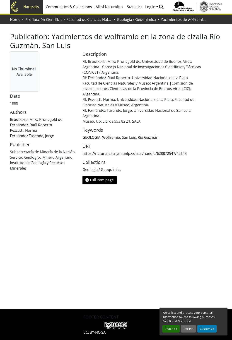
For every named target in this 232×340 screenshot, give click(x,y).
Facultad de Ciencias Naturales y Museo (89, 19)
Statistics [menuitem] (134, 6)
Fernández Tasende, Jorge (32, 135)
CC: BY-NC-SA (94, 332)
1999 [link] (14, 103)
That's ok (171, 329)
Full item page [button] (101, 179)
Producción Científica (43, 19)
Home (15, 19)
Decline (188, 329)
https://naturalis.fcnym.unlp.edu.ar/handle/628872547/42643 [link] (134, 153)
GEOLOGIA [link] (91, 137)
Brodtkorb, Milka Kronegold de (36, 119)
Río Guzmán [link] (148, 137)
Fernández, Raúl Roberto (31, 124)
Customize (207, 329)
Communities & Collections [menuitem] (69, 6)
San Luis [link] (129, 137)
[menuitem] (109, 6)
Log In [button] (150, 6)
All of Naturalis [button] (108, 6)
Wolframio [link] (111, 137)
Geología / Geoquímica (136, 19)
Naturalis (31, 6)
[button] (161, 7)
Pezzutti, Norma (23, 130)
